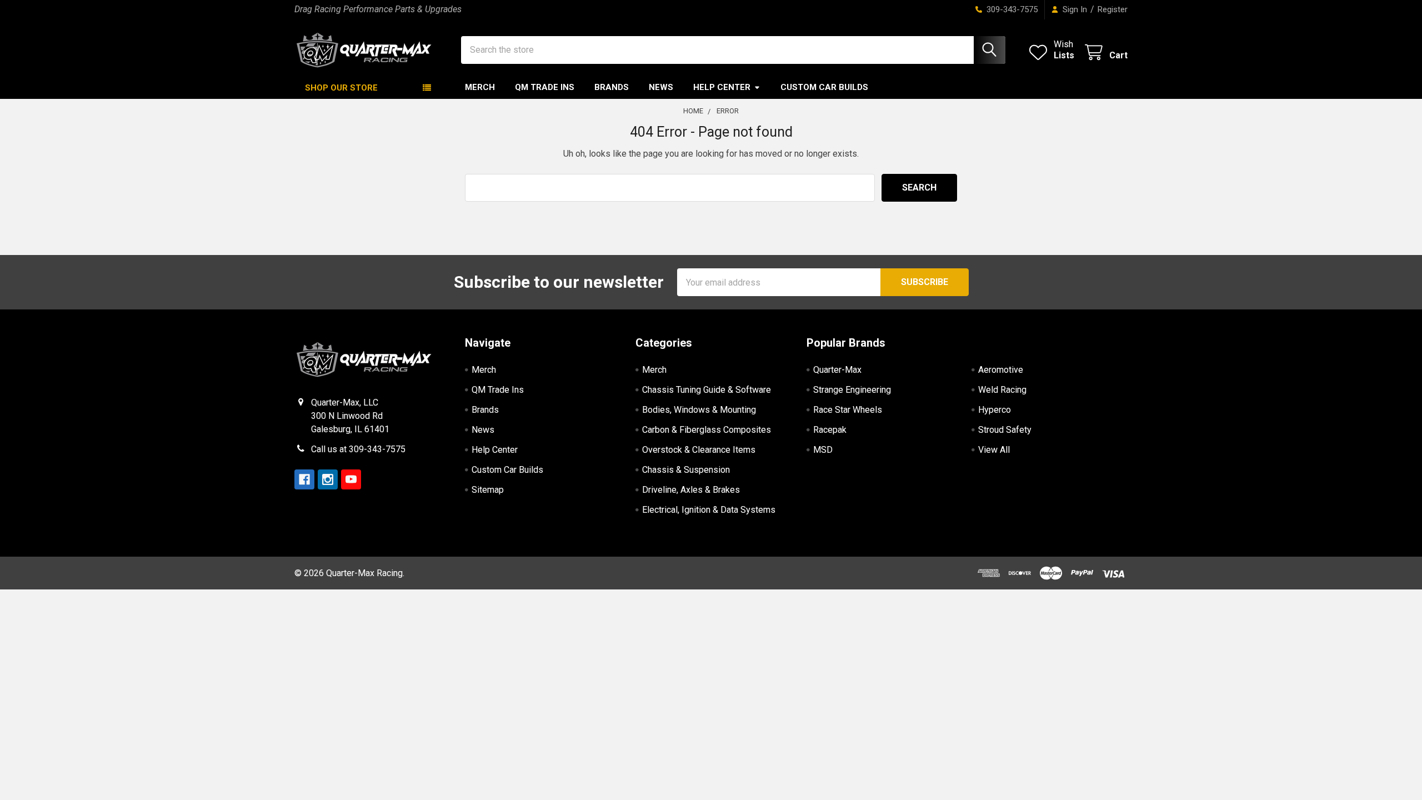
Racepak (830, 429)
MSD (823, 449)
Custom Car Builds (824, 87)
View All (994, 449)
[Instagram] (328, 479)
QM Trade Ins (544, 87)
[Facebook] (304, 479)
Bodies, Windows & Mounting (699, 409)
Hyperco (994, 409)
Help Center (721, 87)
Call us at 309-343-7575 (358, 449)
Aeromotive (1000, 369)
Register (1113, 9)
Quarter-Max (837, 369)
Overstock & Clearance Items (698, 449)
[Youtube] (351, 479)
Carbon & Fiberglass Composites (706, 429)
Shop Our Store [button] (341, 88)
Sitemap (488, 489)
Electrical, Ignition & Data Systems (708, 509)
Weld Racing (1002, 389)
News (661, 87)
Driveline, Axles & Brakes (691, 489)
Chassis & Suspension (686, 469)
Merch (480, 87)
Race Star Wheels (847, 409)
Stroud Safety (1005, 429)
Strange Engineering (852, 389)
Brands (611, 87)
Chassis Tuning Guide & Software (706, 389)
